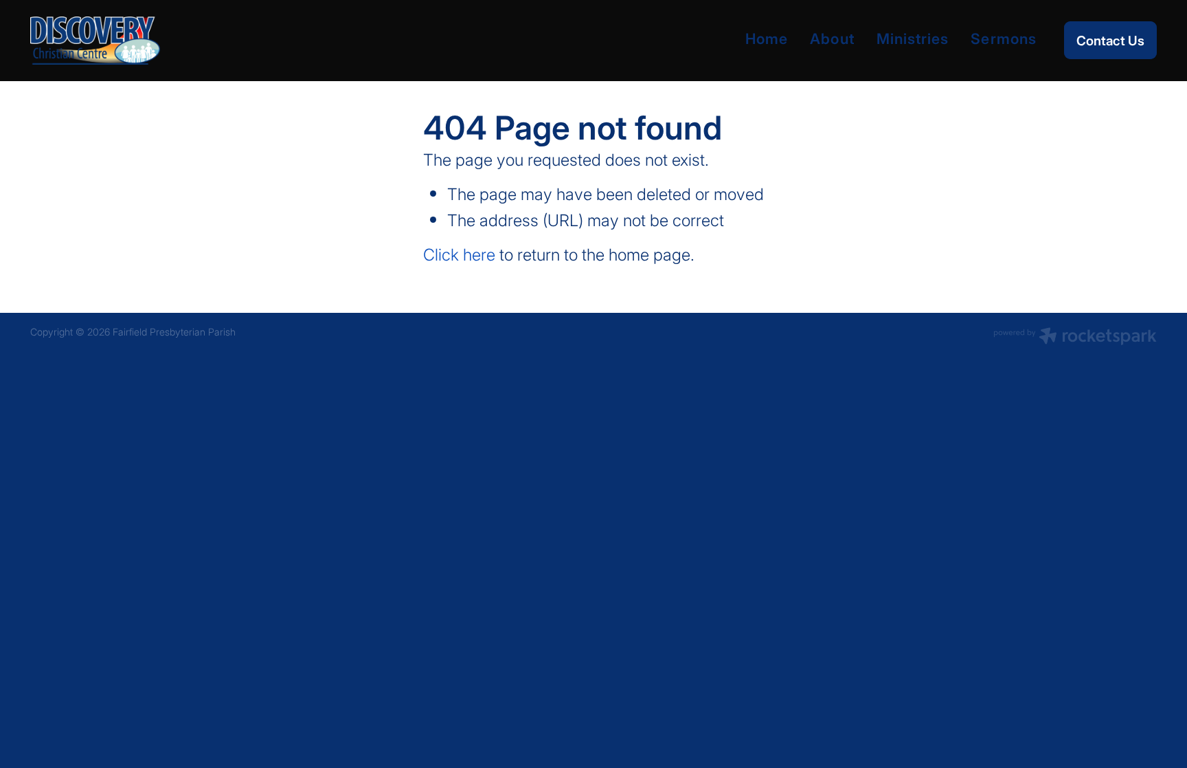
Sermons (1003, 38)
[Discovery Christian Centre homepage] (143, 41)
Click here (459, 254)
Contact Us (1110, 40)
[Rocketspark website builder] (1075, 338)
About (832, 38)
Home (766, 38)
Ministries (913, 38)
